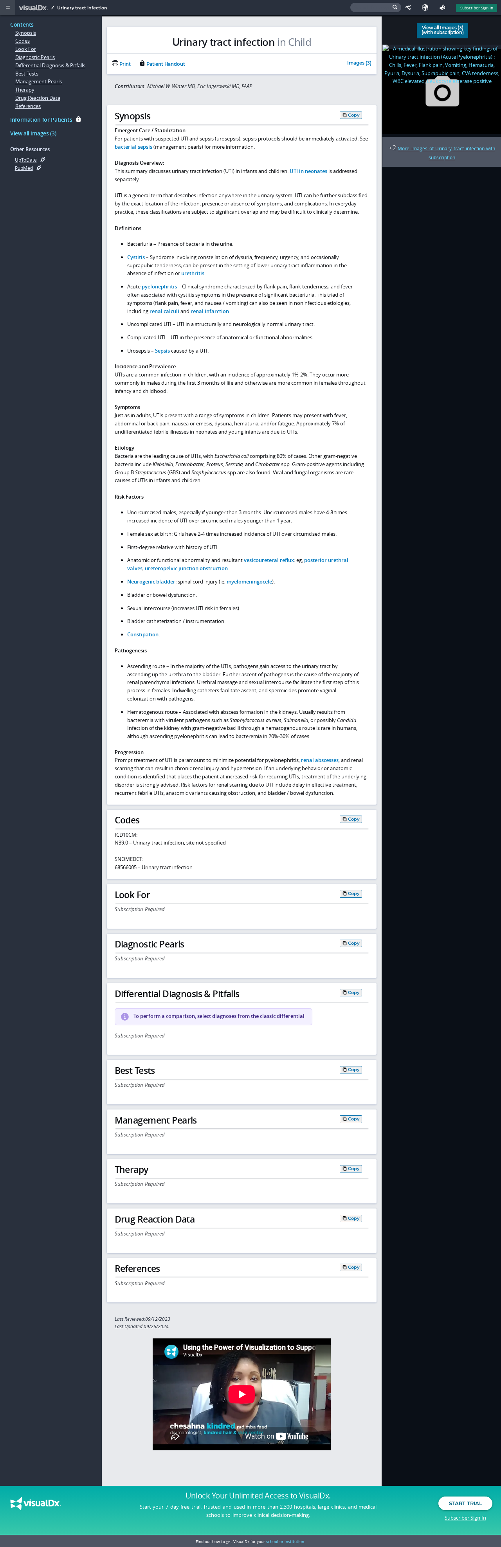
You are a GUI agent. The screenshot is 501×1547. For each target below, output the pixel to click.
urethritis (192, 273)
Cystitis (136, 257)
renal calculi (164, 311)
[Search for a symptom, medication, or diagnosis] (375, 8)
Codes (22, 40)
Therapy (24, 89)
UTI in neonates (308, 171)
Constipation (143, 634)
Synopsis (25, 32)
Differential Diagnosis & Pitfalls (50, 65)
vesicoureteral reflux (269, 560)
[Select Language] (427, 7)
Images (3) (359, 63)
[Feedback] (443, 7)
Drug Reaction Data (37, 97)
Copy (354, 114)
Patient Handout (165, 64)
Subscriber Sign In (476, 8)
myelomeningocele (249, 581)
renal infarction (210, 311)
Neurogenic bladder (151, 581)
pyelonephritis (159, 286)
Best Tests (26, 73)
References (28, 106)
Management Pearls (38, 81)
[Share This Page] (409, 7)
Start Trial (465, 1503)
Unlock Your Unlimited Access (258, 1496)
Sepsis (162, 350)
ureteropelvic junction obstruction (186, 568)
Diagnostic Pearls (35, 57)
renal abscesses (320, 760)
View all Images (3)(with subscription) (442, 30)
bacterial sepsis (133, 146)
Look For (25, 48)
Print (124, 64)
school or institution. (285, 1541)
